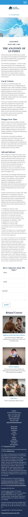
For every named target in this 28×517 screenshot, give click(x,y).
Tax (14, 435)
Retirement (14, 428)
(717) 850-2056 (15, 14)
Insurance (14, 434)
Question (5, 291)
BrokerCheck (10, 451)
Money (14, 437)
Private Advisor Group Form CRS (10, 513)
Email (5, 281)
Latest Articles (14, 441)
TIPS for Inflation (14, 367)
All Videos (14, 443)
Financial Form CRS (9, 446)
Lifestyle (14, 439)
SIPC (11, 493)
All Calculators (14, 444)
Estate (14, 432)
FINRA (7, 493)
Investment (14, 430)
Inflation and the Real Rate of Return (14, 335)
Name (5, 272)
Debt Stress (14, 398)
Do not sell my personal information (16, 485)
